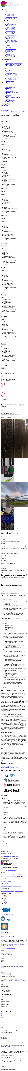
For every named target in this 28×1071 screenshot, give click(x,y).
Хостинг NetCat (10, 54)
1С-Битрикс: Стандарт (11, 78)
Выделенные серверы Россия (13, 64)
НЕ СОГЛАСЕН (11, 948)
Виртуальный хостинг (6, 875)
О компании (9, 89)
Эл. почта (3, 1063)
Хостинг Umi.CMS (11, 55)
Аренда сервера (9, 876)
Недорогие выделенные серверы (14, 63)
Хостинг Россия (10, 13)
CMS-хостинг (9, 47)
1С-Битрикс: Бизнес (11, 73)
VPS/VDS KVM (10, 36)
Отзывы (8, 96)
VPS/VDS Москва (10, 32)
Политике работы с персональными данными (12, 945)
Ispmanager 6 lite (10, 81)
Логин (2, 957)
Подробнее (7, 1046)
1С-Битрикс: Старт (11, 79)
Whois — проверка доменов (13, 97)
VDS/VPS (3, 876)
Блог (7, 93)
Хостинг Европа (10, 15)
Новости (8, 95)
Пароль (19, 957)
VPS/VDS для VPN (11, 40)
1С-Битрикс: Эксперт (11, 74)
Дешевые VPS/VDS (11, 24)
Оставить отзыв (14, 856)
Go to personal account (6, 936)
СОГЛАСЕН (3, 948)
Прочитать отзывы (5, 856)
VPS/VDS (8, 23)
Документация (9, 91)
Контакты (8, 88)
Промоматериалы (10, 100)
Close (13, 936)
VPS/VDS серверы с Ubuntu (11, 767)
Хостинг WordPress (11, 49)
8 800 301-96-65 (4, 105)
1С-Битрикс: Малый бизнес (13, 77)
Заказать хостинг (5, 861)
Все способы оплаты (6, 905)
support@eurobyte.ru (5, 110)
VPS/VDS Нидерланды (12, 35)
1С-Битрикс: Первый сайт (12, 75)
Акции (8, 99)
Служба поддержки (11, 87)
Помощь (9, 881)
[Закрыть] (2, 922)
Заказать (3, 144)
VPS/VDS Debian (10, 28)
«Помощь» (13, 591)
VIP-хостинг (9, 70)
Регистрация (4, 104)
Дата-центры (9, 101)
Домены (5, 82)
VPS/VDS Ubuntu (10, 27)
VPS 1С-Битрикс (10, 37)
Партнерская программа (12, 92)
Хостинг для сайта (10, 11)
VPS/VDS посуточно (11, 41)
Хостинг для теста (10, 18)
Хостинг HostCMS (10, 56)
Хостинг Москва (10, 14)
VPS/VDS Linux (10, 25)
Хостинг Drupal (10, 53)
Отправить (3, 1066)
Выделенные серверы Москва (13, 65)
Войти (2, 961)
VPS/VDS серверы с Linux (7, 766)
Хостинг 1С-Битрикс (11, 50)
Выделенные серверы (11, 61)
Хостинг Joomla (10, 51)
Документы (3, 881)
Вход (9, 104)
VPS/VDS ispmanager (11, 38)
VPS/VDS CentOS (10, 29)
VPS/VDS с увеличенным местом (14, 42)
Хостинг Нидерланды (11, 17)
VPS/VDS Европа (10, 33)
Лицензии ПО (9, 71)
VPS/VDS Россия (10, 31)
